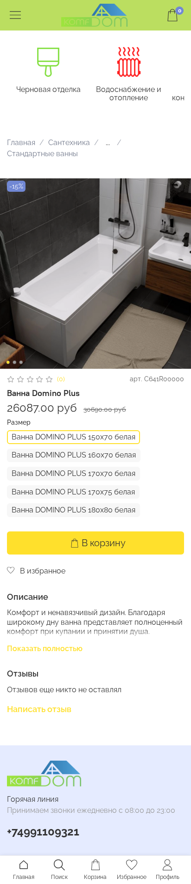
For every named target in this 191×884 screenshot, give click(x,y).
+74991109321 (43, 831)
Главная (21, 142)
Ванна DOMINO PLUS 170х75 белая (73, 492)
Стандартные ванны (42, 153)
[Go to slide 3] (20, 362)
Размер (19, 422)
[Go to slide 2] (14, 362)
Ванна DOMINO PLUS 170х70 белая (73, 473)
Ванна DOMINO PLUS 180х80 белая (73, 510)
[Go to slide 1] (7, 362)
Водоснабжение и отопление (128, 93)
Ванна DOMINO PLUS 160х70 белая (74, 455)
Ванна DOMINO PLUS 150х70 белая (73, 437)
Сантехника (69, 142)
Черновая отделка (48, 89)
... (108, 143)
